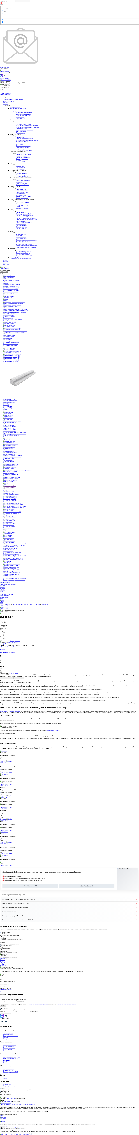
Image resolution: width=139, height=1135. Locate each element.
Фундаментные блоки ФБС (23, 251)
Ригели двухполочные (22, 159)
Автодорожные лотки (22, 198)
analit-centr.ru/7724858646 (53, 730)
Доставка (5, 261)
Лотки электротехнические (23, 180)
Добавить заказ (4, 673)
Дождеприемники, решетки (23, 203)
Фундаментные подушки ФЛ (24, 255)
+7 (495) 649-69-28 (10, 1098)
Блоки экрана (19, 235)
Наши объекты (14, 99)
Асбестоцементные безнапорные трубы (27, 245)
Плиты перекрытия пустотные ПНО (26, 218)
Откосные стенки (21, 237)
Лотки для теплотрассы (9, 1045)
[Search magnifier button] (1, 3)
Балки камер (19, 144)
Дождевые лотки (20, 193)
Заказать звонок (4, 78)
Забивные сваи (20, 166)
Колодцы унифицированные (24, 112)
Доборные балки (20, 143)
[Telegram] (6, 1017)
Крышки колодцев (21, 131)
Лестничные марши (21, 173)
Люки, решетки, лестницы (10, 1036)
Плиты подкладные (21, 227)
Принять (3, 1127)
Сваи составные (20, 167)
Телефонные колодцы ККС (23, 114)
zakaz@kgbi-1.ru (4, 67)
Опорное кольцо (20, 117)
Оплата (5, 260)
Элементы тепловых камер (23, 146)
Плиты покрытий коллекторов (24, 138)
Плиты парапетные (21, 228)
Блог (4, 263)
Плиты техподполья (21, 225)
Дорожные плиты (21, 212)
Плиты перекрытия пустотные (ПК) (26, 215)
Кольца (5, 1038)
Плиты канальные (21, 221)
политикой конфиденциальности (67, 1004)
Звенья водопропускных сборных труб (26, 240)
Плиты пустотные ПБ (22, 216)
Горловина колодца (21, 128)
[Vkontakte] (2, 1023)
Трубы (5, 1078)
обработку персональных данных (38, 1004)
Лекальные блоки (21, 242)
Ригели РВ (19, 160)
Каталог (5, 102)
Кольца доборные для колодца (24, 130)
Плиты (5, 1061)
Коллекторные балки (22, 141)
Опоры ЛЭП (19, 182)
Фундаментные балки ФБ (23, 254)
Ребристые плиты (21, 224)
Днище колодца (20, 133)
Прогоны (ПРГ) (20, 161)
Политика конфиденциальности (9, 1104)
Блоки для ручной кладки (23, 253)
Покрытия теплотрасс (22, 190)
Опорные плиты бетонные (23, 115)
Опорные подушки (21, 148)
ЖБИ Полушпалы (8, 1033)
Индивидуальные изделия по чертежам (20, 258)
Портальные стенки (21, 238)
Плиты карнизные (21, 229)
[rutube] (6, 1023)
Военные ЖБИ (14, 257)
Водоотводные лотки (22, 192)
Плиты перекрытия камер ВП (24, 222)
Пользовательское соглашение (26, 1104)
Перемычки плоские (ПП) (23, 156)
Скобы (18, 206)
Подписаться (34, 1011)
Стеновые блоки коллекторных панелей (27, 140)
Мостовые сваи (20, 169)
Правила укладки (19, 678)
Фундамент (6, 1060)
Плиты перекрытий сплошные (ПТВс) (26, 219)
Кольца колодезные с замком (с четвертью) (27, 125)
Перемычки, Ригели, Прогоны (11, 1057)
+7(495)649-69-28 (4, 71)
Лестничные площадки (22, 176)
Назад (14, 111)
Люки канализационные (23, 202)
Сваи (4, 1063)
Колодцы (5, 1037)
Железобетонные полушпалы (18, 108)
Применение (10, 678)
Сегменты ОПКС (21, 118)
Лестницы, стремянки (22, 205)
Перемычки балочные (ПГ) (23, 157)
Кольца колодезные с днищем (24, 124)
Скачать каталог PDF (6, 93)
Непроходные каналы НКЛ (23, 196)
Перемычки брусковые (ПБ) (23, 154)
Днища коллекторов (21, 137)
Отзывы (21, 99)
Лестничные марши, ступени (11, 1058)
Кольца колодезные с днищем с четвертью (27, 127)
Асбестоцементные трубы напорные (26, 247)
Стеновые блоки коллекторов (24, 150)
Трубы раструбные (21, 234)
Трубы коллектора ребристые (24, 244)
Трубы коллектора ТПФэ (23, 241)
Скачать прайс (4, 91)
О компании (6, 99)
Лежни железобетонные (22, 185)
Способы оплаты (13, 642)
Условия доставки (15, 641)
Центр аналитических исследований (10, 711)
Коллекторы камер (8, 1034)
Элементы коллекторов (22, 147)
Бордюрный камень (15, 107)
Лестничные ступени (22, 175)
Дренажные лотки (21, 195)
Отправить (3, 1005)
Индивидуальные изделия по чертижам (14, 1085)
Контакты (6, 264)
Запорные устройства (22, 208)
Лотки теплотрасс (21, 189)
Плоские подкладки (21, 183)
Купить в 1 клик (13, 673)
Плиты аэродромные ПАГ (23, 214)
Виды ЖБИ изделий (8, 101)
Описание (3, 678)
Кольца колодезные (21, 122)
